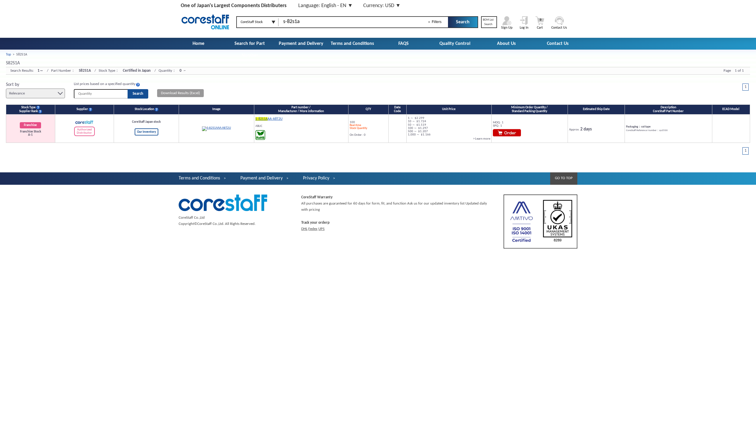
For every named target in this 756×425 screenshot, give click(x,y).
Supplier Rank (28, 111)
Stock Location (144, 109)
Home (198, 43)
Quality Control (454, 43)
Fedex (312, 229)
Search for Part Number (249, 49)
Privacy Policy (316, 178)
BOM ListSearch (488, 22)
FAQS (403, 43)
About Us (506, 43)
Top (8, 54)
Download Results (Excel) (180, 93)
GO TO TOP (564, 178)
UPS (321, 229)
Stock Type (28, 107)
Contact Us (557, 43)
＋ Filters (434, 22)
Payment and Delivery (301, 43)
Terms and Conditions (352, 43)
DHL (304, 229)
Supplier (82, 109)
